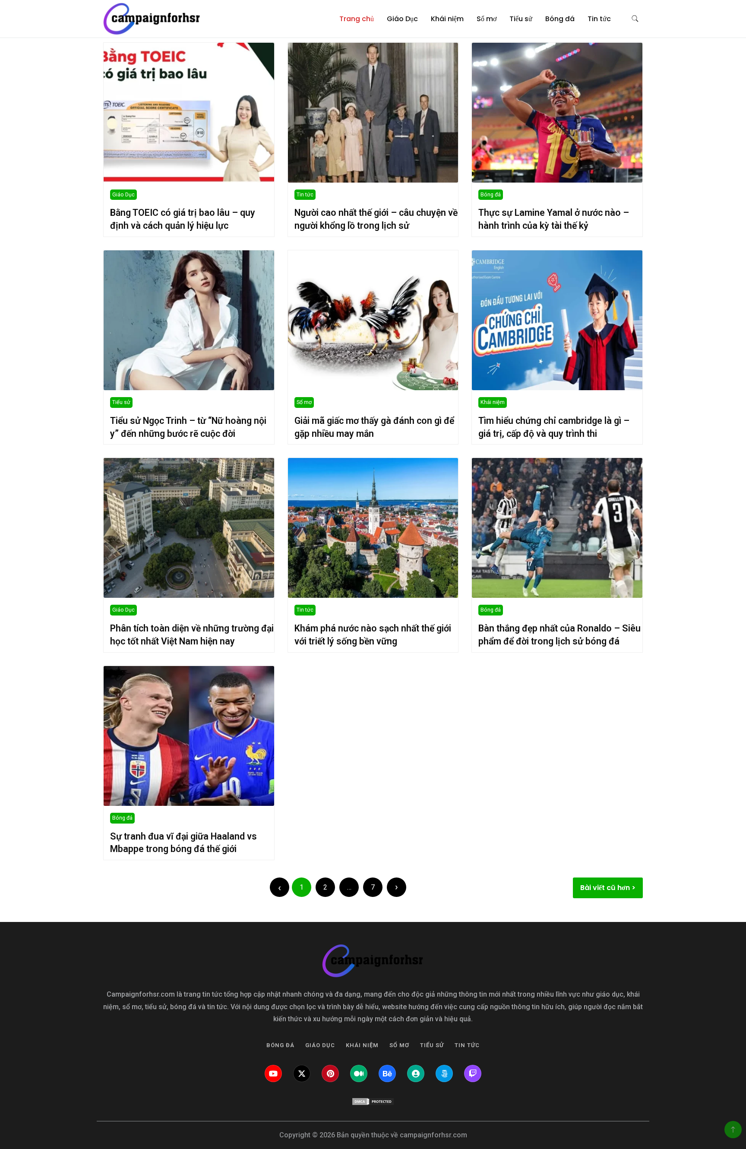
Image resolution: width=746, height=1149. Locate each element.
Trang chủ (356, 19)
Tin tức (599, 19)
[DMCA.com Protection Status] (373, 1101)
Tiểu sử (520, 19)
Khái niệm (447, 19)
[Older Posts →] (396, 887)
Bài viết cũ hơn (605, 888)
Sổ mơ (486, 19)
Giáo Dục (402, 19)
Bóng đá (560, 19)
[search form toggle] (635, 19)
